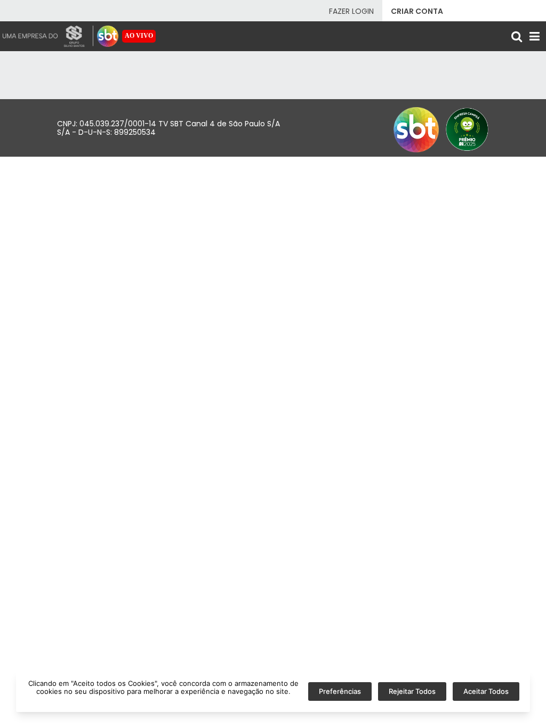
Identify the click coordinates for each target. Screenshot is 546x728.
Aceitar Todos (486, 691)
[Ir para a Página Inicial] (107, 36)
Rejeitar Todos (412, 691)
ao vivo (139, 35)
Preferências (340, 691)
